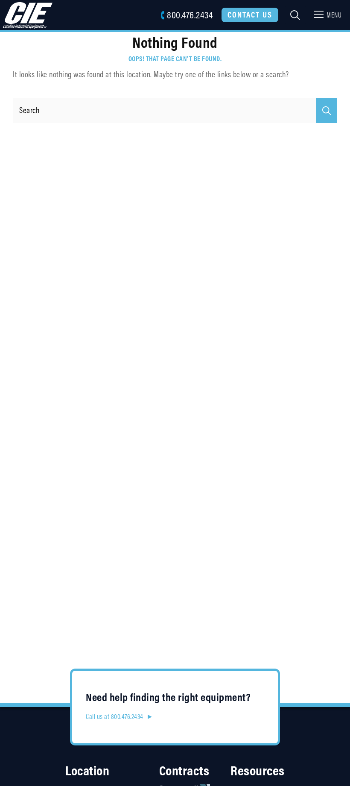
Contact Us (250, 14)
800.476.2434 (190, 15)
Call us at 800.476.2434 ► (119, 716)
